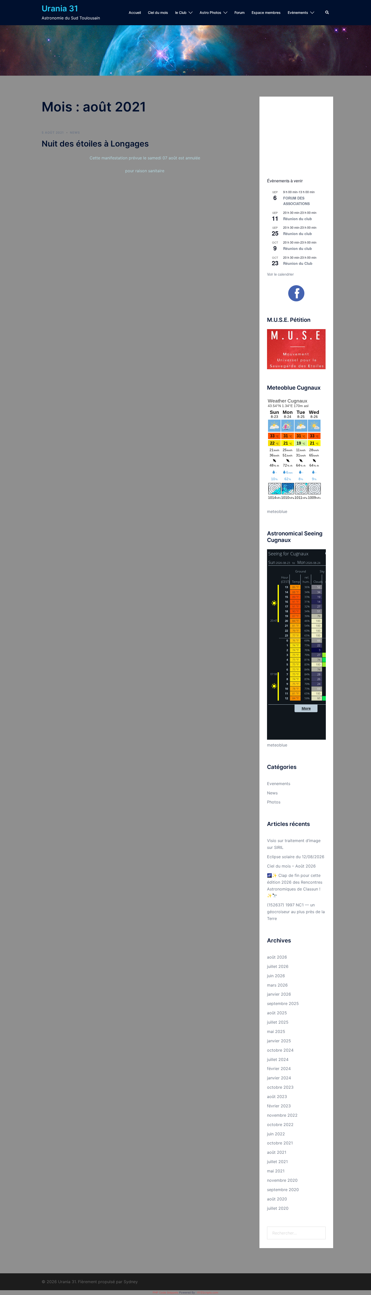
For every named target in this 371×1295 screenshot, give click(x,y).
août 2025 (277, 1012)
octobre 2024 (280, 1050)
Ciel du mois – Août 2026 (291, 866)
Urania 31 (60, 8)
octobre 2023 (280, 1087)
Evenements (278, 783)
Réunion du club (297, 218)
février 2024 (279, 1068)
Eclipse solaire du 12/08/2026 (295, 856)
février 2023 (279, 1105)
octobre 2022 (280, 1124)
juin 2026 (276, 975)
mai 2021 (275, 1170)
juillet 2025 (277, 1022)
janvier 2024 (279, 1077)
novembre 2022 (282, 1115)
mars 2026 (277, 985)
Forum (239, 12)
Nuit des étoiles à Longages (95, 144)
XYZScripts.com (207, 1292)
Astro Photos (210, 12)
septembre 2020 (283, 1189)
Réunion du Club (297, 263)
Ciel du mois (158, 12)
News (75, 132)
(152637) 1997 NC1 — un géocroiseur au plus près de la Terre (296, 911)
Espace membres (266, 12)
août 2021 (276, 1152)
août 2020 (277, 1198)
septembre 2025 (283, 1003)
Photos (273, 801)
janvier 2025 (279, 1040)
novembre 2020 (282, 1180)
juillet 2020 (277, 1208)
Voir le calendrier (280, 274)
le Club (181, 12)
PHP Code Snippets (165, 1292)
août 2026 (277, 957)
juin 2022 (276, 1133)
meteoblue (277, 511)
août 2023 (277, 1096)
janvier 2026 (279, 994)
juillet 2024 (277, 1059)
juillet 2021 (277, 1161)
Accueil (135, 12)
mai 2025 (276, 1031)
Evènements (298, 12)
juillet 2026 (277, 966)
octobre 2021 (280, 1142)
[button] (327, 13)
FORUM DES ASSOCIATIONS (296, 200)
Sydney (131, 1281)
